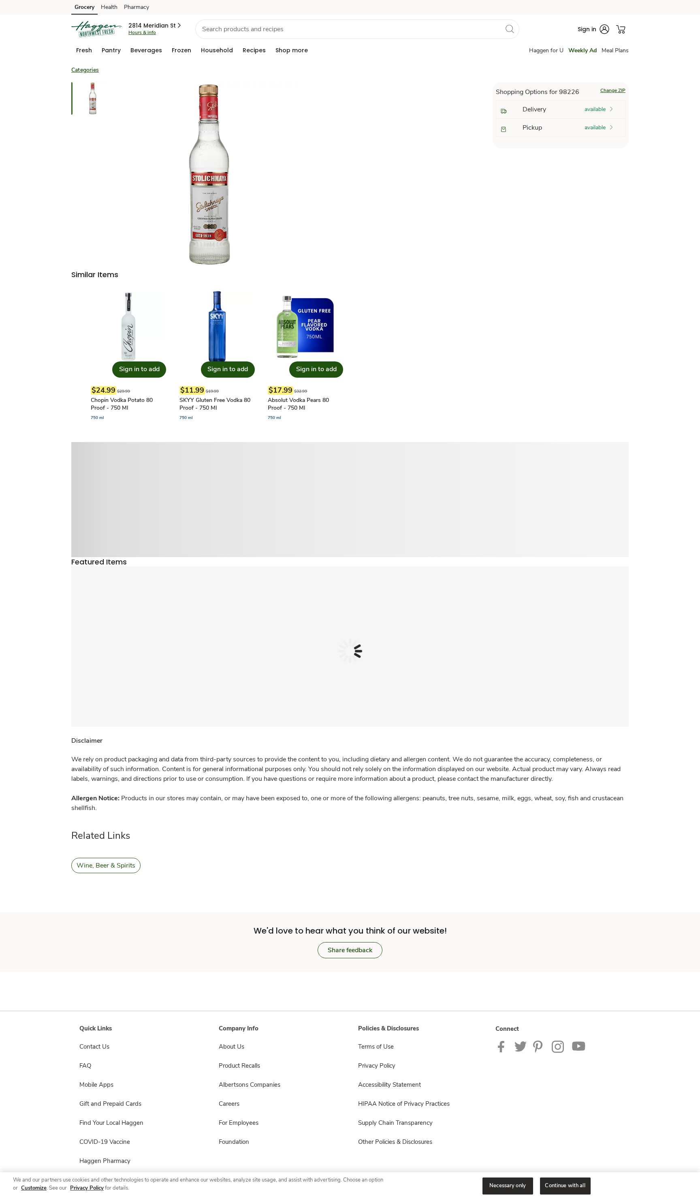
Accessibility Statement (389, 1085)
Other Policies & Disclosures (395, 1142)
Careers (229, 1104)
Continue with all (565, 1185)
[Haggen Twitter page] (520, 1046)
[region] (350, 1186)
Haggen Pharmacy (104, 1161)
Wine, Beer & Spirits (106, 865)
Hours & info (142, 32)
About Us (231, 1047)
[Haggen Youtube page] (579, 1046)
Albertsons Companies (249, 1085)
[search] (509, 28)
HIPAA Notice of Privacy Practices (404, 1104)
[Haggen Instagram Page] (558, 1046)
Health (109, 7)
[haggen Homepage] (96, 29)
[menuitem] (84, 50)
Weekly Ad (582, 50)
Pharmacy (136, 7)
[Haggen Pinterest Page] (539, 1046)
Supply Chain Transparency (395, 1123)
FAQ (85, 1066)
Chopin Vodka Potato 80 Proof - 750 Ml (122, 404)
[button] (155, 25)
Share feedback (350, 950)
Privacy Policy (376, 1066)
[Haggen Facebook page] (503, 1046)
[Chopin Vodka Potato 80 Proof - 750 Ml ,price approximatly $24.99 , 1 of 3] (128, 356)
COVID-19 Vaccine (104, 1142)
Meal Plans (615, 50)
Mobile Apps (96, 1085)
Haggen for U (546, 50)
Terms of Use (376, 1047)
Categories (85, 70)
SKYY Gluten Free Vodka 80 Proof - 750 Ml (214, 404)
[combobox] (357, 29)
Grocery (84, 7)
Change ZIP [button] (612, 90)
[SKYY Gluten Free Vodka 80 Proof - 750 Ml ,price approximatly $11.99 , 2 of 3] (217, 356)
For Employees (238, 1123)
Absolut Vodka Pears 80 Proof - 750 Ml (298, 404)
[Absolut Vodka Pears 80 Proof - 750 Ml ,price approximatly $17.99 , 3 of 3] (305, 356)
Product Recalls (239, 1066)
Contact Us (94, 1047)
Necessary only (507, 1185)
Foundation (234, 1142)
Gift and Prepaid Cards (110, 1104)
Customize (34, 1188)
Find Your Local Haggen (111, 1123)
